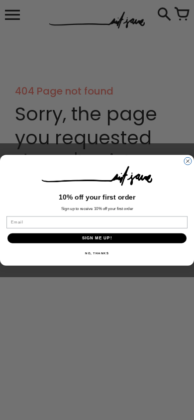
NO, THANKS (97, 253)
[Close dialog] (188, 161)
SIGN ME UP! (97, 238)
